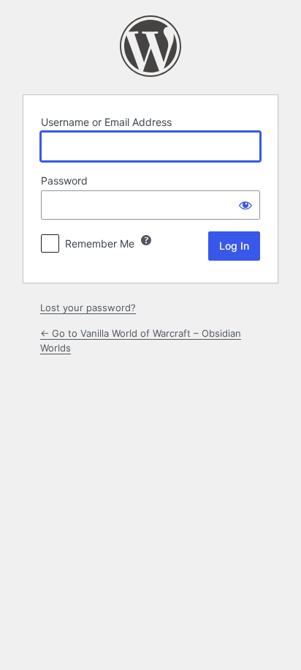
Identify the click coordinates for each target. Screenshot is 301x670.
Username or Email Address (106, 122)
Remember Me (99, 243)
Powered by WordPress (150, 46)
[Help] (146, 240)
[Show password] (245, 205)
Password (64, 180)
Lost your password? (88, 307)
